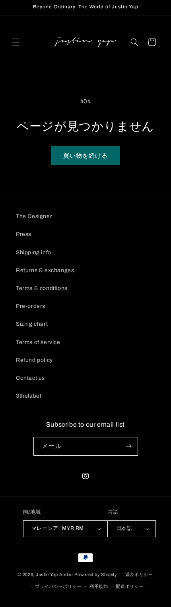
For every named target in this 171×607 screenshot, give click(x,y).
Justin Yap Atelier (55, 574)
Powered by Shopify (95, 574)
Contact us (30, 378)
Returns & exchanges (45, 270)
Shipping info (33, 252)
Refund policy (34, 360)
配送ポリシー (130, 586)
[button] (16, 42)
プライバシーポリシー (58, 586)
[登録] (129, 446)
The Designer (34, 216)
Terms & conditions (42, 288)
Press (23, 234)
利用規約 (98, 586)
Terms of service (38, 342)
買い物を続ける (85, 156)
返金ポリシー (139, 574)
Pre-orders (30, 306)
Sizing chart (32, 324)
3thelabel (28, 396)
